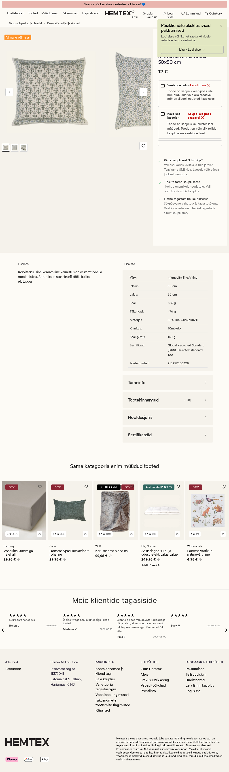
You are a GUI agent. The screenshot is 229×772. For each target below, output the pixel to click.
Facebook (13, 669)
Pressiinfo (148, 691)
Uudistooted (15, 13)
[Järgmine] (143, 92)
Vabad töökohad (153, 685)
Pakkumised (70, 13)
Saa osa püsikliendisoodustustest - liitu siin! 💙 (114, 4)
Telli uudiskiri (195, 674)
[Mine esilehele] (118, 13)
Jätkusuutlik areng (155, 680)
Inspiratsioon (91, 13)
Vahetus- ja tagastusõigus (106, 686)
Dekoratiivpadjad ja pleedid (25, 23)
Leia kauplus (104, 679)
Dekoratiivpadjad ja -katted (63, 23)
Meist (145, 674)
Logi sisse (193, 691)
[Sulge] (221, 25)
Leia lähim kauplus (200, 685)
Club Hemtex (151, 669)
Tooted (33, 13)
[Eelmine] (9, 92)
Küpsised (102, 710)
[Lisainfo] (18, 560)
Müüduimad (49, 13)
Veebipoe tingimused (112, 695)
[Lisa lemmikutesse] (143, 146)
